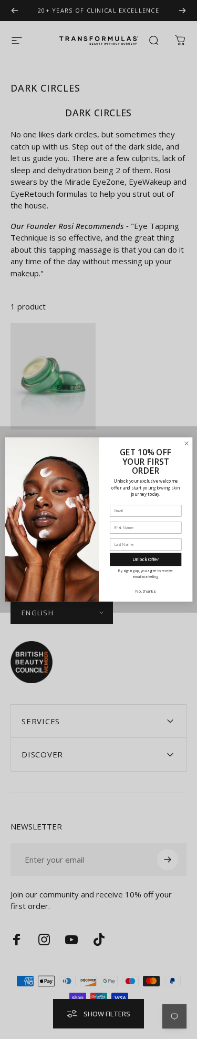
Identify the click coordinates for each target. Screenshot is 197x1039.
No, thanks (145, 591)
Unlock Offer (145, 559)
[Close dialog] (186, 443)
